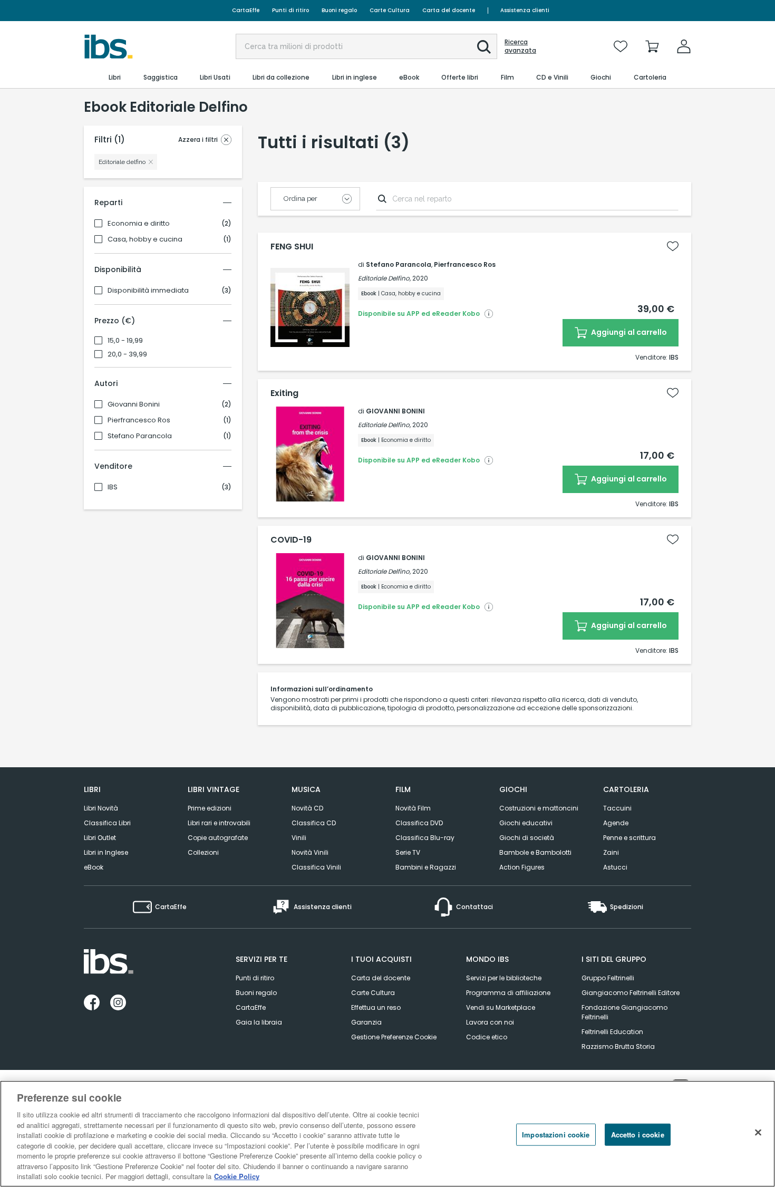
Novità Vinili (310, 852)
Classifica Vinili (316, 867)
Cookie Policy (236, 1176)
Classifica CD (314, 822)
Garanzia (366, 1022)
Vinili (299, 837)
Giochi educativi (526, 822)
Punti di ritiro (290, 10)
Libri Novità (101, 808)
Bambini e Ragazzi (425, 867)
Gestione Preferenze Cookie (394, 1036)
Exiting (284, 393)
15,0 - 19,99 (125, 340)
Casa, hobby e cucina (145, 239)
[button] (484, 47)
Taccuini (617, 808)
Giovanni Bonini (134, 404)
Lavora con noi (490, 1022)
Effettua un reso (376, 1007)
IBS (113, 487)
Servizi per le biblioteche (503, 977)
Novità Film (413, 808)
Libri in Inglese (106, 852)
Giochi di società (526, 837)
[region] (387, 1133)
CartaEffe (245, 10)
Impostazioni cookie (555, 1135)
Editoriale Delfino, (384, 278)
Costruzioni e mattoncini (538, 808)
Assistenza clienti (524, 10)
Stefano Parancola (140, 436)
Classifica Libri (107, 822)
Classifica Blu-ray (424, 837)
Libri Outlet (100, 837)
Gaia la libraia (259, 1022)
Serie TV (407, 852)
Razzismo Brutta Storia (618, 1046)
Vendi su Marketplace (500, 1007)
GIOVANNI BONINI (395, 411)
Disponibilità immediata (148, 290)
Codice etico (486, 1036)
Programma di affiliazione (508, 992)
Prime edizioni (209, 808)
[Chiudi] (758, 1132)
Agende (615, 822)
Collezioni (203, 852)
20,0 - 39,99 (127, 354)
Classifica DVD (419, 822)
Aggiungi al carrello (628, 332)
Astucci (615, 867)
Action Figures (522, 867)
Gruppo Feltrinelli (608, 977)
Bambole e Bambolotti (535, 852)
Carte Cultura (390, 10)
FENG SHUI (291, 247)
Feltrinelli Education (612, 1031)
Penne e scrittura (629, 837)
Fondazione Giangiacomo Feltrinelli (624, 1012)
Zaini (611, 852)
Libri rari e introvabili (219, 822)
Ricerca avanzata (520, 46)
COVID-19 (291, 540)
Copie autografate (218, 837)
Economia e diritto (139, 223)
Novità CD (307, 808)
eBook (93, 867)
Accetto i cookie (637, 1135)
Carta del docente (448, 10)
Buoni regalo (339, 10)
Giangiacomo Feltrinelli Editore (631, 992)
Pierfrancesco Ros (139, 420)
